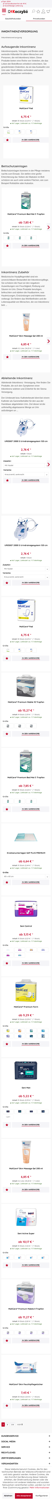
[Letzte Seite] (12, 1424)
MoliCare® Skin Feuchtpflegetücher (26, 1384)
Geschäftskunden (13, 18)
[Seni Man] (26, 1071)
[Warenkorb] (48, 12)
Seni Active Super (26, 1233)
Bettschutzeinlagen (14, 166)
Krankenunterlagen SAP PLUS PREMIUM (26, 853)
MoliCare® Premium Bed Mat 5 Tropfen (26, 214)
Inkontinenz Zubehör (15, 272)
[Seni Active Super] (26, 1217)
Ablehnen (8, 1495)
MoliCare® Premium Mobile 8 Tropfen (26, 1309)
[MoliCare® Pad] (26, 94)
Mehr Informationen (39, 1487)
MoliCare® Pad (26, 108)
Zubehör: (7, 461)
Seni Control (26, 926)
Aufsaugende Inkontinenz (18, 46)
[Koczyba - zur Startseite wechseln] (18, 12)
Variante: (7, 470)
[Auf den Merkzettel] (7, 140)
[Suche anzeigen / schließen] (33, 11)
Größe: (6, 872)
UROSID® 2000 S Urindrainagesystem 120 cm (26, 441)
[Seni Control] (26, 910)
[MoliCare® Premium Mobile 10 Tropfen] (26, 686)
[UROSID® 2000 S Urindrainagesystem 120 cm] (26, 427)
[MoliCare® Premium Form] (26, 990)
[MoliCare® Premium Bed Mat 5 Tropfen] (26, 200)
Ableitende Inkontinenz (16, 378)
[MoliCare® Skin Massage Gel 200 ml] (26, 322)
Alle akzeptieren (24, 1495)
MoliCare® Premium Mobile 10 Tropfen (26, 702)
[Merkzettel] (38, 12)
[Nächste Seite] (7, 1424)
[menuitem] (5, 11)
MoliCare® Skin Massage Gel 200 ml (26, 336)
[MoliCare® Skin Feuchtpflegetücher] (26, 1368)
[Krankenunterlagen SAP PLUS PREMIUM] (26, 836)
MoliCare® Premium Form (26, 1007)
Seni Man (26, 1087)
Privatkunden (39, 18)
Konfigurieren (42, 1495)
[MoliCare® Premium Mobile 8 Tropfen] (26, 1292)
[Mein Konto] (43, 12)
